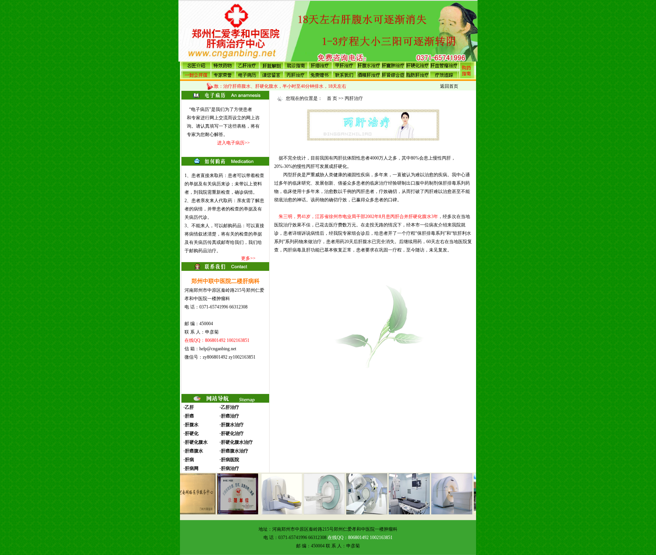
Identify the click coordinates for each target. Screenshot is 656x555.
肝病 (189, 459)
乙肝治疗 (230, 407)
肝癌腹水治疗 (234, 451)
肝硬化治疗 (232, 433)
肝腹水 (192, 424)
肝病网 (192, 468)
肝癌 (189, 416)
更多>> (248, 258)
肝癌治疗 (230, 416)
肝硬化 (192, 433)
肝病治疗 (230, 468)
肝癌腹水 (194, 451)
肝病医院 (230, 459)
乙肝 (189, 407)
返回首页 (449, 86)
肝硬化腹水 (196, 442)
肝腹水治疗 (232, 424)
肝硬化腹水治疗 (237, 442)
